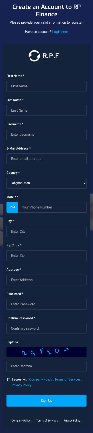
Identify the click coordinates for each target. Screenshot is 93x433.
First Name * (15, 76)
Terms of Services (68, 379)
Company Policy (40, 379)
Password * (14, 294)
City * (10, 221)
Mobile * (12, 197)
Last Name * (15, 100)
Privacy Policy (21, 385)
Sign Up (46, 401)
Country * (13, 172)
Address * (13, 269)
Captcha (12, 342)
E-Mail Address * (18, 148)
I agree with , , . (47, 382)
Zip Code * (13, 245)
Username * (14, 124)
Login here (60, 32)
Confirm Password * (20, 318)
